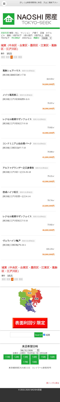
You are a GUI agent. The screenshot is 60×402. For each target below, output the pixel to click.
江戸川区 (11, 48)
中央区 (13, 45)
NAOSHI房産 (36, 390)
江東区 (45, 45)
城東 (3, 45)
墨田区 (34, 45)
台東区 (23, 45)
